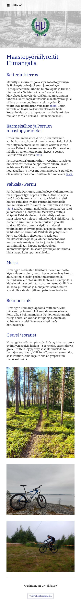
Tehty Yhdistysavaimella (40, 596)
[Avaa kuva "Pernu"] (40, 412)
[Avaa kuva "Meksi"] (40, 489)
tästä (53, 106)
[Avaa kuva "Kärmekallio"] (40, 546)
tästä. (39, 155)
